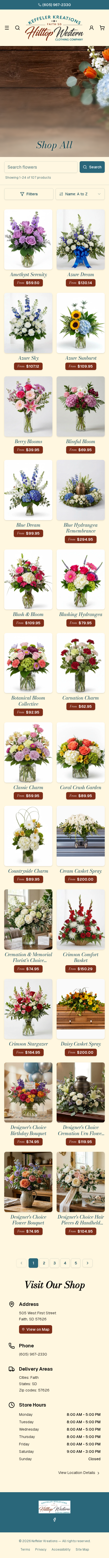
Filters (32, 194)
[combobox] (80, 194)
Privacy (40, 1549)
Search (95, 167)
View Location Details (76, 1472)
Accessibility (61, 1549)
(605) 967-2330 (56, 4)
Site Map (82, 1549)
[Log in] (91, 28)
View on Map (37, 1329)
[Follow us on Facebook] (54, 1519)
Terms (25, 1549)
